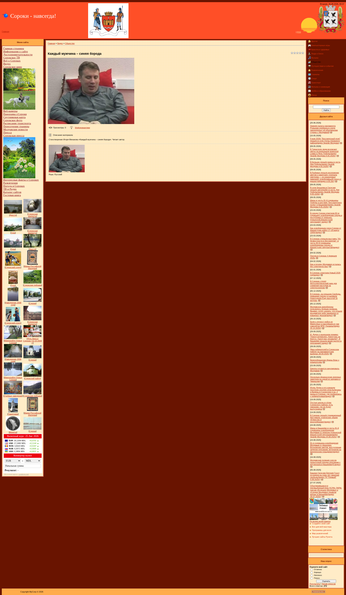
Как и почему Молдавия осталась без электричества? (325, 265)
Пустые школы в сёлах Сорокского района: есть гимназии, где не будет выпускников (321, 405)
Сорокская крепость (33, 215)
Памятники (13, 414)
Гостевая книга (12, 195)
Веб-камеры (10, 111)
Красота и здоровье (320, 49)
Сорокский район (32, 378)
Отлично (318, 569)
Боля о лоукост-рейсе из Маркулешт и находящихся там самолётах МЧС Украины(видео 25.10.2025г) (325, 325)
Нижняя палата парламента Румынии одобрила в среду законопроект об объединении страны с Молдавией (324, 129)
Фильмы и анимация (320, 87)
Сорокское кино (12, 66)
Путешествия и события (322, 66)
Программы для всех (321, 530)
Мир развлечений (320, 533)
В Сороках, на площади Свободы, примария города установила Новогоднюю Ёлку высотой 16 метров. (325, 297)
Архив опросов (329, 584)
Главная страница (13, 48)
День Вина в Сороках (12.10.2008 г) (32, 341)
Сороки (32, 303)
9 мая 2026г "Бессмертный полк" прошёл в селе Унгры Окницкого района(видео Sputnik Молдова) (325, 141)
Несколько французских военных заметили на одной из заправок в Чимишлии (325, 379)
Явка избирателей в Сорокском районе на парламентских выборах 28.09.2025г (324, 351)
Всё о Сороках (12, 60)
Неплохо (318, 575)
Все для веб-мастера (321, 527)
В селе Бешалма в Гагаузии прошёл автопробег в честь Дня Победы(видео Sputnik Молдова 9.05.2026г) (324, 191)
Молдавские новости (15, 129)
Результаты (315, 584)
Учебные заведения (13, 396)
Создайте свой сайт (321, 523)
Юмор (314, 95)
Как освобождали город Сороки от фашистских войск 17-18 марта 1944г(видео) (325, 230)
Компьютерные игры (320, 45)
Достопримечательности (17, 54)
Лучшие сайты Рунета (322, 537)
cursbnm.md (24, 474)
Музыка (314, 58)
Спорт (314, 78)
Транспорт (316, 83)
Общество (70, 43)
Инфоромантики (82, 128)
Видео (7, 63)
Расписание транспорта (17, 123)
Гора (13, 233)
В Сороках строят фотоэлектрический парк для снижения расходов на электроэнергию (323, 284)
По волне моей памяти (320, 521)
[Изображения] (67, 158)
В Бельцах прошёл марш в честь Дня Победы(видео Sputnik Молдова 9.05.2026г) (325, 164)
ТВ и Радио (10, 189)
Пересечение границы (16, 126)
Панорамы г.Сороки (15, 114)
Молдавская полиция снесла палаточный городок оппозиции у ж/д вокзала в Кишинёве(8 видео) (325, 462)
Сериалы (315, 74)
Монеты (13, 432)
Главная (5, 31)
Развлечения (10, 182)
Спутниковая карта (14, 117)
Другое (314, 41)
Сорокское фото (12, 120)
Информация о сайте (15, 51)
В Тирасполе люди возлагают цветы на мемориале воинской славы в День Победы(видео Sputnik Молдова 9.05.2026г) (324, 152)
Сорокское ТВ (11, 57)
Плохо (317, 578)
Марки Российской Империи (32, 267)
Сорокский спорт (13, 267)
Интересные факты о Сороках (21, 179)
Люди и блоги (317, 54)
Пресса (7, 132)
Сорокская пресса (13, 135)
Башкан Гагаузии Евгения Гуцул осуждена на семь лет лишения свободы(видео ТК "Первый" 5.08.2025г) (324, 476)
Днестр (13, 215)
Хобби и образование (321, 91)
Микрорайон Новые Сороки (13, 342)
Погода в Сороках (14, 186)
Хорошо (317, 572)
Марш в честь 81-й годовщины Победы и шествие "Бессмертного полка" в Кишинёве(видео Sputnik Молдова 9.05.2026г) (326, 203)
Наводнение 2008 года (13, 304)
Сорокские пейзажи (32, 285)
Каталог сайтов (12, 192)
